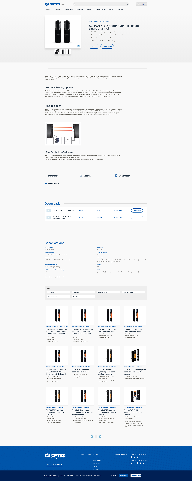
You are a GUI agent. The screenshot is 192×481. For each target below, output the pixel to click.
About (95, 466)
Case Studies (97, 460)
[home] (55, 4)
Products (95, 454)
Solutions (95, 457)
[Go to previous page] (93, 436)
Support (95, 469)
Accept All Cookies (136, 475)
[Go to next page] (98, 436)
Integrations (96, 463)
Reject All (113, 475)
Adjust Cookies (123, 475)
